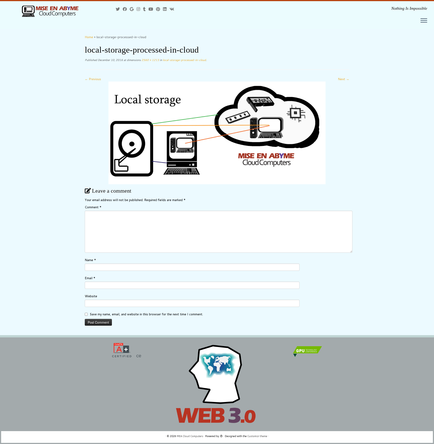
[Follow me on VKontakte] (173, 9)
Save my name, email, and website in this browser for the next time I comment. (146, 314)
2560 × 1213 (150, 60)
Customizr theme (257, 436)
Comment (93, 207)
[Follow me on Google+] (133, 9)
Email (90, 278)
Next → (343, 79)
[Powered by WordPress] (221, 435)
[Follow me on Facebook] (126, 9)
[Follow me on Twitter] (119, 9)
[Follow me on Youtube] (152, 9)
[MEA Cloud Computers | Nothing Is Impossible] (50, 11)
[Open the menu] (423, 20)
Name (90, 260)
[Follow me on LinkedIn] (166, 9)
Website (91, 296)
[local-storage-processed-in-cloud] (217, 132)
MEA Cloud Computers (190, 436)
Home (89, 37)
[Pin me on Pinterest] (159, 9)
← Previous (93, 79)
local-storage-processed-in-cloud (184, 60)
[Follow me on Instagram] (140, 9)
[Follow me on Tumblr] (146, 9)
